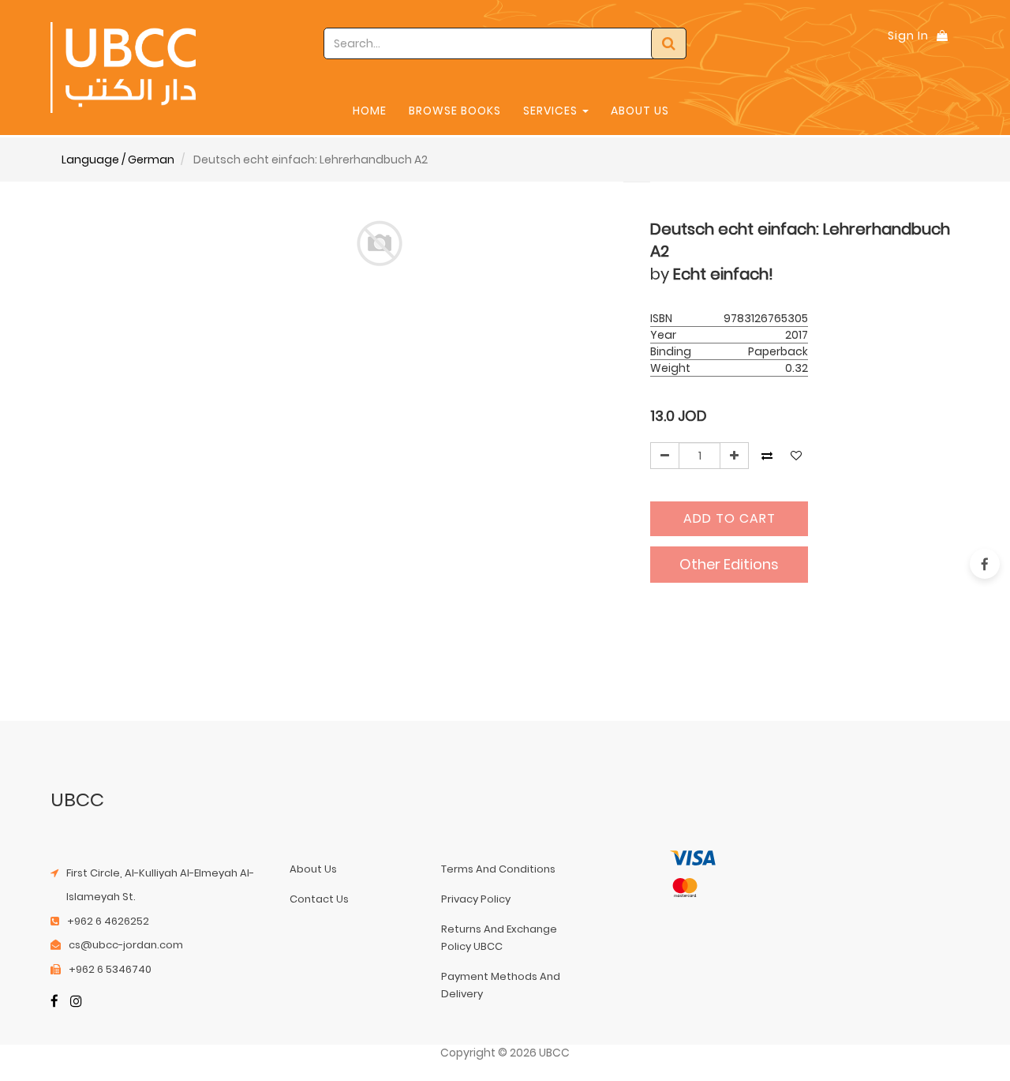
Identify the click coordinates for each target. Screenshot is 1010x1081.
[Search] (668, 43)
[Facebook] (54, 1002)
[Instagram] (76, 1002)
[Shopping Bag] (942, 35)
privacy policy (476, 898)
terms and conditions (498, 868)
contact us (319, 898)
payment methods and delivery (500, 985)
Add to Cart (729, 518)
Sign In (908, 35)
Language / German (118, 159)
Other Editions (729, 564)
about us (313, 868)
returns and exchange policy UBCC (499, 937)
